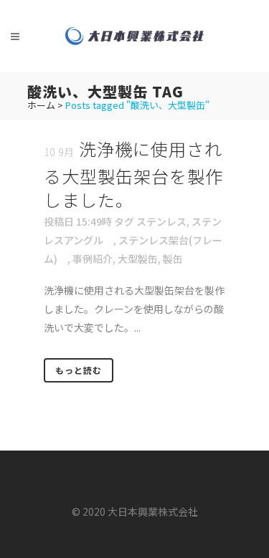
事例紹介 (92, 258)
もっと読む (78, 370)
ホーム (41, 105)
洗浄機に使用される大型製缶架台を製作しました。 (133, 174)
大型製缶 (138, 258)
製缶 (173, 258)
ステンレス (161, 221)
